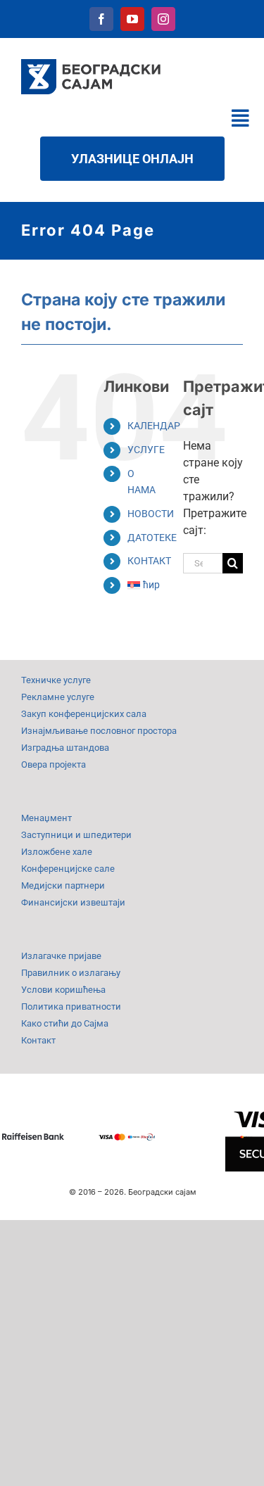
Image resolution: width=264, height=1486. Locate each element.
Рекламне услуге (57, 697)
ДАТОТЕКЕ (152, 537)
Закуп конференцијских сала (83, 714)
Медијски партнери (63, 885)
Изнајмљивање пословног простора (99, 730)
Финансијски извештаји (73, 902)
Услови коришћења (63, 989)
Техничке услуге (56, 680)
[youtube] (132, 19)
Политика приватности (71, 1006)
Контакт (38, 1040)
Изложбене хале (56, 851)
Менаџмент (46, 818)
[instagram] (163, 19)
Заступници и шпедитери (76, 835)
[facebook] (101, 19)
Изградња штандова (65, 747)
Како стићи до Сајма (64, 1023)
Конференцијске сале (68, 868)
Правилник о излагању (70, 972)
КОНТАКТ (149, 560)
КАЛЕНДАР (153, 425)
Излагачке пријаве (61, 956)
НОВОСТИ (150, 513)
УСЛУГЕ (146, 449)
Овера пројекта (53, 764)
